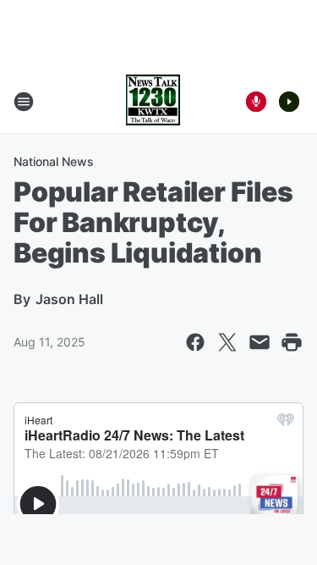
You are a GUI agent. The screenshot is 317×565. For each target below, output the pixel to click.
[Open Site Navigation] (24, 101)
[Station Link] (153, 102)
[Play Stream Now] (289, 101)
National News (54, 161)
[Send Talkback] (256, 101)
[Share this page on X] (227, 342)
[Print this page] (291, 342)
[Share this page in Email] (259, 342)
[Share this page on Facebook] (195, 342)
